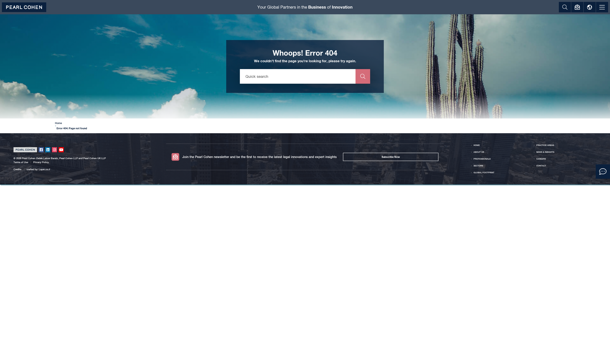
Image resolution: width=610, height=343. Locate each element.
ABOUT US (479, 152)
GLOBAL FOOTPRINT (484, 173)
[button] (603, 171)
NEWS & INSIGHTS (545, 152)
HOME (477, 145)
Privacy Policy (41, 162)
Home (58, 123)
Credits (18, 169)
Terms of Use (21, 162)
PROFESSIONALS (482, 159)
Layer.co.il (44, 169)
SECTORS (478, 166)
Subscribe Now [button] (391, 156)
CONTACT (541, 166)
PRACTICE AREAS (545, 145)
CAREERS (541, 159)
